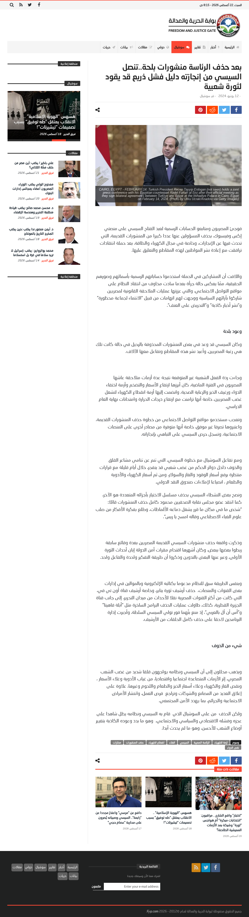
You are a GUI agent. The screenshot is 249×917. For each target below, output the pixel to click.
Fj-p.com (152, 911)
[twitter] (224, 110)
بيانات (73, 876)
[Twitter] (29, 4)
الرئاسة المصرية (202, 742)
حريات (62, 876)
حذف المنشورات (135, 742)
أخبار (61, 867)
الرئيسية (72, 867)
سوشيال (205, 96)
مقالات (17, 867)
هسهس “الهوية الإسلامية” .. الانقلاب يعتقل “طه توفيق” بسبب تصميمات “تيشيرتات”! (169, 817)
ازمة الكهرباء (221, 742)
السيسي (184, 742)
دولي (28, 867)
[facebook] (236, 110)
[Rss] (20, 4)
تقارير (52, 867)
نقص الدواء (233, 747)
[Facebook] (38, 4)
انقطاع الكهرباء (156, 742)
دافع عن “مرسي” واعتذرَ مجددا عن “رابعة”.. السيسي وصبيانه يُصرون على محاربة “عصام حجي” (119, 817)
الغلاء (172, 742)
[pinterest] (200, 110)
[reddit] (212, 110)
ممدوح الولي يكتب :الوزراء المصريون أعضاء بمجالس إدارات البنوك (32, 188)
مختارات (117, 742)
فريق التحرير (69, 133)
